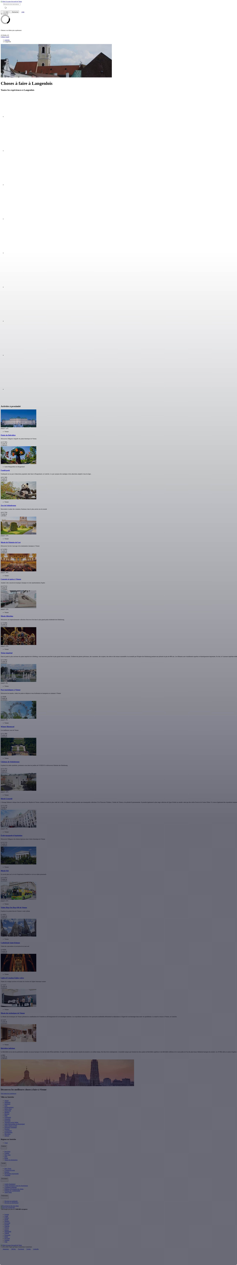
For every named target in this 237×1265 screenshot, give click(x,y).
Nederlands (7, 1231)
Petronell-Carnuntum (10, 1127)
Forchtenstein (8, 1132)
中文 (5, 1242)
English (6, 1214)
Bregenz (6, 1114)
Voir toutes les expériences (8, 1093)
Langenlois (7, 1117)
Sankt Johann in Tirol (10, 1125)
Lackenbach (8, 1130)
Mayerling (7, 1134)
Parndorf (7, 1129)
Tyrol (6, 1143)
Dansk (6, 1219)
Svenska (6, 1240)
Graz (5, 1105)
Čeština (6, 1218)
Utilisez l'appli (5, 37)
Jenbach (6, 1135)
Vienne (6, 1100)
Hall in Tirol (8, 1109)
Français (6, 1226)
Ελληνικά (7, 1223)
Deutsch (6, 1221)
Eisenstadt (7, 1120)
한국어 (6, 1228)
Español (6, 1224)
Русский (7, 1238)
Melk (5, 1115)
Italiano (6, 1230)
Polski (6, 1237)
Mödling (6, 1112)
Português (7, 1235)
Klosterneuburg (9, 1107)
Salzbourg (7, 1102)
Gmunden (7, 1119)
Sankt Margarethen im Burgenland (14, 1124)
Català (6, 1216)
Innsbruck (7, 1104)
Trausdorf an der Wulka (11, 1122)
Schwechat (7, 1110)
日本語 (6, 1233)
